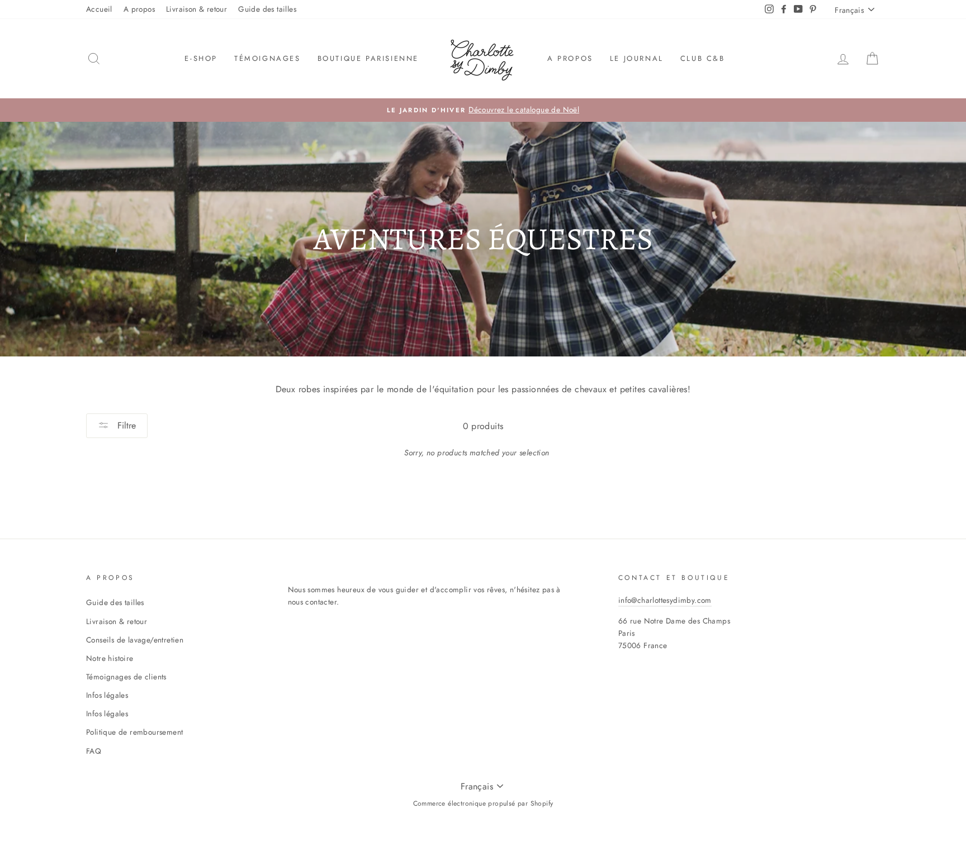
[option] (483, 110)
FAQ (93, 750)
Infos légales (107, 695)
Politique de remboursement (134, 731)
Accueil (99, 9)
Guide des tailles (267, 9)
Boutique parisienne (368, 58)
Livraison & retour (196, 9)
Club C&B (702, 58)
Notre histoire (110, 658)
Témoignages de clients (126, 676)
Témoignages (267, 58)
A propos (139, 9)
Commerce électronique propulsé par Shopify (483, 803)
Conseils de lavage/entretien (134, 639)
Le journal (637, 58)
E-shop (200, 58)
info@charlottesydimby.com (665, 600)
